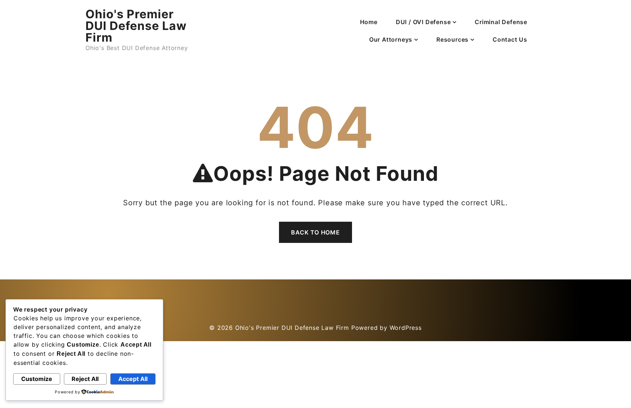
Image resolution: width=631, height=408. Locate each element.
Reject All (85, 378)
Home (369, 22)
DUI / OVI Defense (423, 22)
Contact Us (510, 39)
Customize (36, 378)
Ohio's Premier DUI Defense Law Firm (136, 26)
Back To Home (315, 232)
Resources (452, 39)
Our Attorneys (390, 39)
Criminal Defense (501, 22)
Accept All (133, 378)
